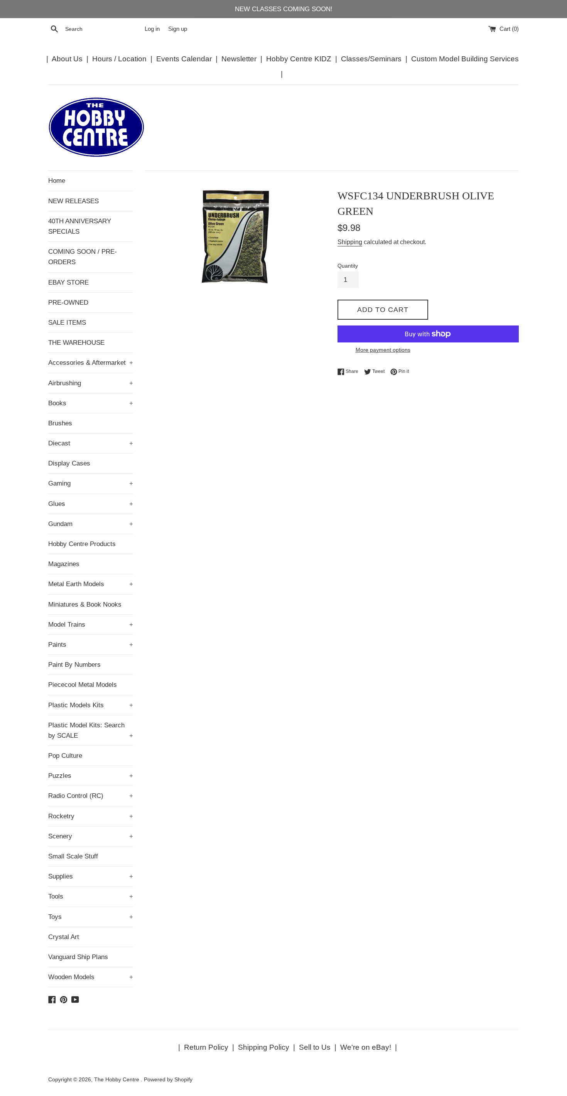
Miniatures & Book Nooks (85, 604)
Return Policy (206, 1047)
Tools (90, 896)
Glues (90, 504)
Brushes (60, 423)
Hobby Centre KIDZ (298, 59)
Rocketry (90, 816)
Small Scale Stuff (73, 856)
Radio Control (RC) (90, 795)
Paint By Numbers (74, 664)
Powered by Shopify (168, 1080)
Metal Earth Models (90, 584)
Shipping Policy (263, 1047)
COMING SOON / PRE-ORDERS (82, 257)
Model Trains (90, 624)
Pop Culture (65, 755)
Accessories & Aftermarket (90, 362)
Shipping (350, 242)
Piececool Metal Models (82, 684)
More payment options (383, 350)
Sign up (177, 28)
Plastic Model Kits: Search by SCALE (90, 730)
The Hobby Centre (117, 1080)
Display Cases (69, 463)
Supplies (90, 876)
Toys (90, 917)
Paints (90, 644)
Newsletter (238, 59)
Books (90, 403)
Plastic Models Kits (90, 705)
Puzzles (90, 775)
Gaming (90, 483)
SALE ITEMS (67, 322)
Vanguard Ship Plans (78, 957)
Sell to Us (315, 1047)
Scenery (90, 836)
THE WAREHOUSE (76, 342)
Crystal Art (63, 937)
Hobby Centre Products (82, 544)
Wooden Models (90, 977)
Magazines (63, 564)
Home (56, 180)
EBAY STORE (68, 282)
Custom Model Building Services (465, 59)
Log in (152, 28)
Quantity (348, 266)
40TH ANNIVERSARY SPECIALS (79, 226)
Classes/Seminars (371, 59)
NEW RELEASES (73, 201)
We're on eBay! (365, 1047)
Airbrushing (90, 383)
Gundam (90, 524)
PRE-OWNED (68, 302)
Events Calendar (184, 59)
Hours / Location (119, 59)
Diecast (90, 443)
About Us (67, 59)
